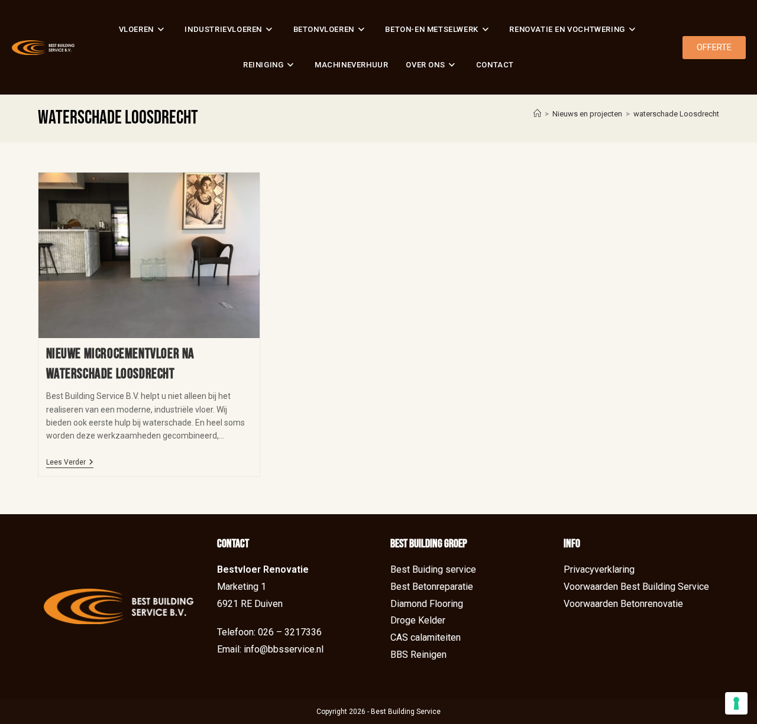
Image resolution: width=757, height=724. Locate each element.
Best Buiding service (433, 569)
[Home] (537, 113)
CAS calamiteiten (425, 637)
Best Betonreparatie (431, 586)
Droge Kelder (417, 620)
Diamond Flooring (426, 603)
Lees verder (69, 462)
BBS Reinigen (418, 654)
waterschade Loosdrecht (676, 113)
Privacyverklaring (599, 569)
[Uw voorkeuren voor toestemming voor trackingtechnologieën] (736, 703)
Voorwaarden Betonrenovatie (623, 603)
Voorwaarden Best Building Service (636, 586)
